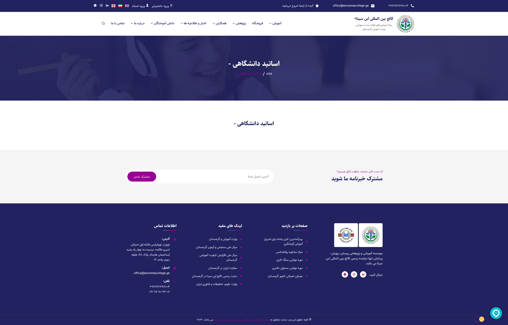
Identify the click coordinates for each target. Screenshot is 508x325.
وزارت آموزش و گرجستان (223, 239)
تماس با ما (118, 23)
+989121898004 (398, 5)
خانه (269, 74)
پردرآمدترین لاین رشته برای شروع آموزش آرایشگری (283, 241)
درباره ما (139, 23)
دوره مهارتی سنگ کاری (289, 260)
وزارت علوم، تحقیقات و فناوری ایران (216, 284)
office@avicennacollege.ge (351, 5)
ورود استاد (139, 6)
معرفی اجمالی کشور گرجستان (285, 276)
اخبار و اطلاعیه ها (195, 23)
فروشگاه (257, 23)
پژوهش (241, 23)
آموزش (276, 23)
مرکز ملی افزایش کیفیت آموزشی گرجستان (218, 257)
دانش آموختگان (164, 23)
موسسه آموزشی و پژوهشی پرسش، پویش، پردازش (241, 320)
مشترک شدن (142, 176)
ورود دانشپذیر (161, 6)
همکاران (221, 23)
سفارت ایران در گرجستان (222, 268)
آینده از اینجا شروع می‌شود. (297, 5)
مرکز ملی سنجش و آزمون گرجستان (216, 247)
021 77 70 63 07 (159, 291)
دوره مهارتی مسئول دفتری (287, 268)
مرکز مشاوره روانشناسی (289, 252)
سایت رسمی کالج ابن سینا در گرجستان (214, 276)
